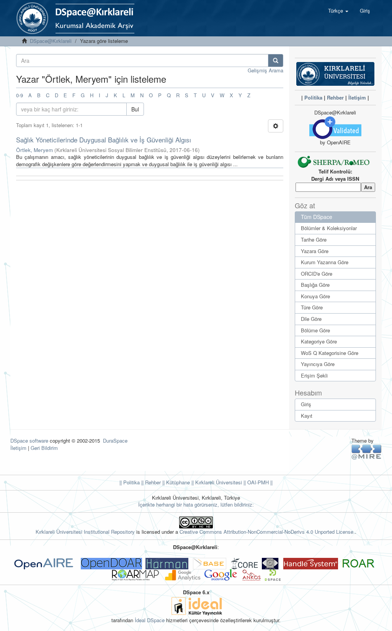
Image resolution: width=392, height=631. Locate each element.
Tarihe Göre (314, 239)
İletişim (357, 97)
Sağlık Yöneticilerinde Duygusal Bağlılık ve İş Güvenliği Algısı (103, 139)
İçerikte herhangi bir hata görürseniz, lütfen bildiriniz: (196, 504)
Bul (135, 109)
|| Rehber (150, 482)
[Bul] (275, 60)
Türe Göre (312, 307)
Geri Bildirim (44, 447)
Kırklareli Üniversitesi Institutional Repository (85, 531)
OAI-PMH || (259, 482)
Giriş (306, 404)
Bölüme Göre (315, 330)
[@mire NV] (366, 451)
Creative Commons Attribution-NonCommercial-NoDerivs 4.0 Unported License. (267, 531)
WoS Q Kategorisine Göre (329, 352)
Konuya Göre (315, 296)
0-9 (19, 95)
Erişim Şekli (314, 375)
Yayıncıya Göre (318, 364)
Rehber (335, 97)
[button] (338, 10)
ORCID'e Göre (316, 273)
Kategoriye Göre (319, 341)
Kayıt (306, 415)
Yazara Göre (314, 251)
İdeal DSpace (150, 620)
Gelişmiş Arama (265, 70)
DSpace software (29, 440)
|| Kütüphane (175, 482)
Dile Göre (311, 318)
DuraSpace (115, 440)
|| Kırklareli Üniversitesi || (218, 482)
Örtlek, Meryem (34, 150)
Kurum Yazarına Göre (324, 262)
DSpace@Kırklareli (51, 40)
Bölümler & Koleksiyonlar (329, 228)
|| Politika (129, 482)
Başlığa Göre (315, 284)
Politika (313, 97)
